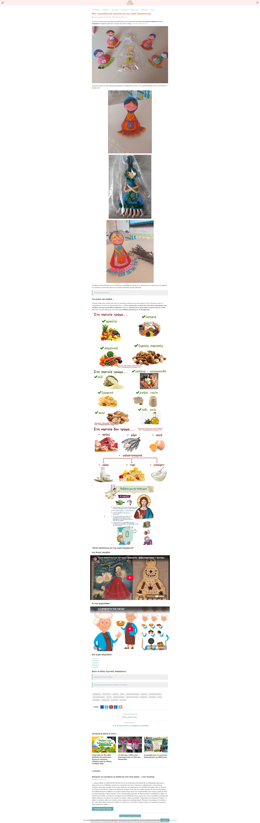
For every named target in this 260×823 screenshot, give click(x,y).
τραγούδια (123, 700)
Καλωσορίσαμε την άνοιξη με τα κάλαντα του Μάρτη (110, 685)
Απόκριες (115, 694)
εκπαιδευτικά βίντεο (155, 694)
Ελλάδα (109, 697)
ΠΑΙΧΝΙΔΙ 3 (95, 663)
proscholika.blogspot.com (139, 23)
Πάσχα (159, 697)
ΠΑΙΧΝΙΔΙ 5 (95, 667)
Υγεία (152, 10)
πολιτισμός (96, 700)
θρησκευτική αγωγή (132, 697)
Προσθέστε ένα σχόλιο (102, 809)
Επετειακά (124, 10)
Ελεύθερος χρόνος (98, 697)
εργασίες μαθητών (119, 697)
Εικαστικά (115, 10)
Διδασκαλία (105, 10)
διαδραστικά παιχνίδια (133, 694)
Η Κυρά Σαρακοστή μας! (101, 292)
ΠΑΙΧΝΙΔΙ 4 (95, 665)
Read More (173, 820)
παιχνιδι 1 (95, 658)
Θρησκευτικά (134, 10)
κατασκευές (143, 697)
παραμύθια (152, 697)
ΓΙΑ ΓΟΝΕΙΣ (95, 10)
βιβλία (122, 694)
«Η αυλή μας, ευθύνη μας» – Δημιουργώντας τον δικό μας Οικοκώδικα (129, 757)
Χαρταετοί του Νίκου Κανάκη (103, 677)
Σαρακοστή (114, 700)
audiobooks (96, 694)
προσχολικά (105, 700)
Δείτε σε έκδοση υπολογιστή (130, 816)
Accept (165, 820)
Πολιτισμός (144, 10)
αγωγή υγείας (106, 694)
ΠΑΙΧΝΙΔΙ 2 (95, 661)
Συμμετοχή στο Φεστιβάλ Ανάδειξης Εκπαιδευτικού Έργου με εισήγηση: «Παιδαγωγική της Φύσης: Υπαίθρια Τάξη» (102, 759)
